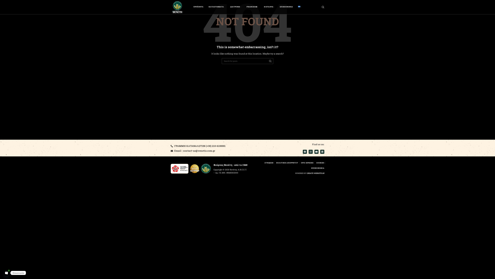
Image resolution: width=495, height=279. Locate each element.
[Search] (323, 7)
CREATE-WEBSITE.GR (315, 173)
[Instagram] (311, 152)
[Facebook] (305, 152)
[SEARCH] (270, 61)
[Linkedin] (322, 152)
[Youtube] (316, 152)
